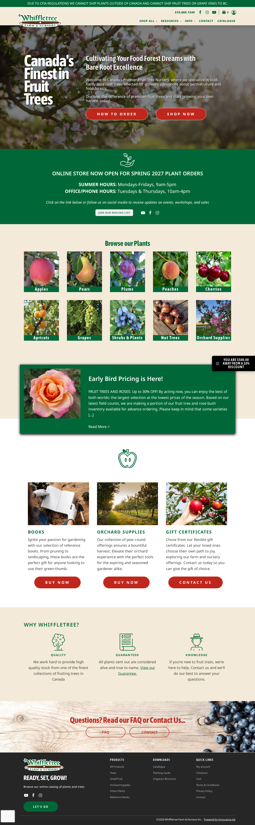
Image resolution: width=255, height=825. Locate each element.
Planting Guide (162, 773)
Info (189, 21)
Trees (113, 773)
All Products (117, 766)
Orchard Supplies (120, 785)
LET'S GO (40, 806)
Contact (206, 21)
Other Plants (117, 791)
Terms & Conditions (207, 785)
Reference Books (120, 797)
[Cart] (225, 12)
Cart (198, 779)
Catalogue (226, 21)
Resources (170, 21)
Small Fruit (116, 779)
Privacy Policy (204, 791)
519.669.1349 (185, 12)
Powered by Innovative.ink (219, 819)
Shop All (147, 21)
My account (203, 766)
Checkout (202, 773)
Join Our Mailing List (114, 212)
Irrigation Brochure (164, 779)
